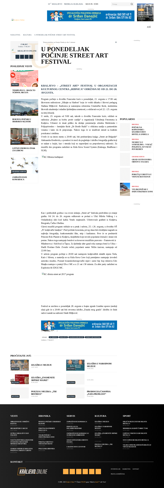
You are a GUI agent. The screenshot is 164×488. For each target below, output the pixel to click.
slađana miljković (76, 337)
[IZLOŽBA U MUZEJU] (19, 365)
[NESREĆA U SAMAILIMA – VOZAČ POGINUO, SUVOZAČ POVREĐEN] (125, 144)
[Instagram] (22, 57)
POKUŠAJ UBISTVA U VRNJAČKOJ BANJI (142, 175)
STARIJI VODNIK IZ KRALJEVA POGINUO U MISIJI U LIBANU (21, 449)
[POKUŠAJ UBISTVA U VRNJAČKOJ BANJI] (125, 174)
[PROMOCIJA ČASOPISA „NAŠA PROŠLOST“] (75, 392)
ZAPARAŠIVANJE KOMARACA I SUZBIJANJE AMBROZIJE (78, 434)
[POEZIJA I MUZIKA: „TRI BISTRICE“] (19, 392)
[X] (27, 57)
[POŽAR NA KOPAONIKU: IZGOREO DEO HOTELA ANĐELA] (125, 129)
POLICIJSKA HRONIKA (47, 449)
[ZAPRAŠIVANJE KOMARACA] (24, 165)
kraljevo (63, 337)
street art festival (93, 337)
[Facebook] (17, 57)
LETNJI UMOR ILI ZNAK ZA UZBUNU (23, 149)
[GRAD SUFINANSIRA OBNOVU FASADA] (125, 159)
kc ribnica (53, 337)
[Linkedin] (78, 471)
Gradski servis (19, 171)
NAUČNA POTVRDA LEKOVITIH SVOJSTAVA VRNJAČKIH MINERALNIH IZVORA (21, 442)
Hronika (16, 114)
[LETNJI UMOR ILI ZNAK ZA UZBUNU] (24, 136)
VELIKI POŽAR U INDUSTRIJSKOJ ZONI (142, 190)
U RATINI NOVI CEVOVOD (76, 447)
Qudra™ (97, 482)
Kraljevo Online (27, 51)
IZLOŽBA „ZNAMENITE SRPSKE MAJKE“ (43, 378)
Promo (15, 85)
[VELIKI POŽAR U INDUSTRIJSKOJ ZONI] (125, 189)
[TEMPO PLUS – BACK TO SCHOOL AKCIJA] (24, 78)
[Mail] (85, 471)
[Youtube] (31, 57)
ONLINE (83, 482)
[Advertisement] (84, 75)
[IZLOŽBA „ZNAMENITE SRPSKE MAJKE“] (19, 379)
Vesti (141, 10)
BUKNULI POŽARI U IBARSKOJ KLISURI (21, 120)
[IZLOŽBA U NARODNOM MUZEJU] (75, 365)
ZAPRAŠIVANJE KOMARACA (19, 178)
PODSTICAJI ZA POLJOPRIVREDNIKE (74, 427)
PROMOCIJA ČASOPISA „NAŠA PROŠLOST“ (99, 392)
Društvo (16, 142)
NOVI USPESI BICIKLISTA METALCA (136, 440)
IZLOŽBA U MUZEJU (41, 365)
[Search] (131, 4)
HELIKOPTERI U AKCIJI (18, 428)
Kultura (27, 35)
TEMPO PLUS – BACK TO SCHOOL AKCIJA (23, 91)
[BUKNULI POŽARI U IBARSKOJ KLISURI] (24, 107)
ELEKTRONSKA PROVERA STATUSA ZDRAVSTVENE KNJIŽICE (145, 16)
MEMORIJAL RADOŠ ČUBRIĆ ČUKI (135, 428)
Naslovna (15, 35)
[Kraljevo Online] (28, 20)
